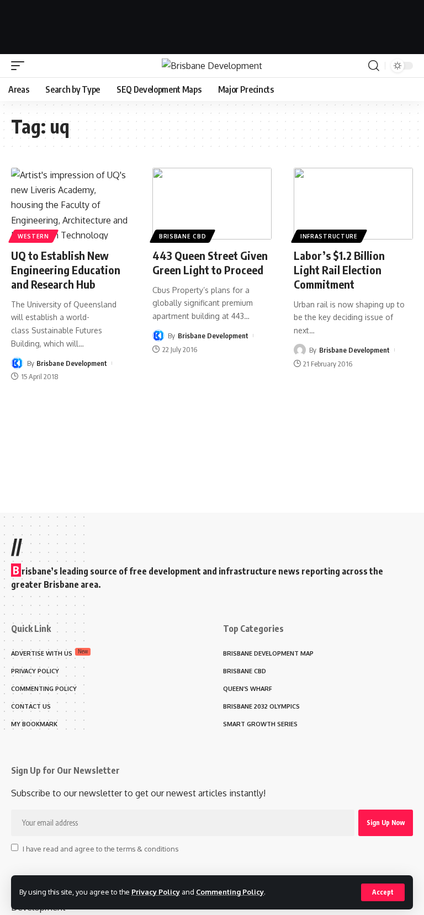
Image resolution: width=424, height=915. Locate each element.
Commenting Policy (230, 891)
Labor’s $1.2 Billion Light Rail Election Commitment (339, 269)
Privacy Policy (155, 891)
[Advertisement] (212, 25)
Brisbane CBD (182, 236)
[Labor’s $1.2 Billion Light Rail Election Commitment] (353, 204)
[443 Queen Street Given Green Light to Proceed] (212, 204)
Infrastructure (329, 236)
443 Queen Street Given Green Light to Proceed (210, 262)
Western (33, 236)
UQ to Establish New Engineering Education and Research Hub (65, 269)
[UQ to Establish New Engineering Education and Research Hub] (70, 204)
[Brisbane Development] (212, 65)
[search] (373, 65)
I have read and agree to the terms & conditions (100, 848)
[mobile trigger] (20, 65)
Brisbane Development (71, 363)
